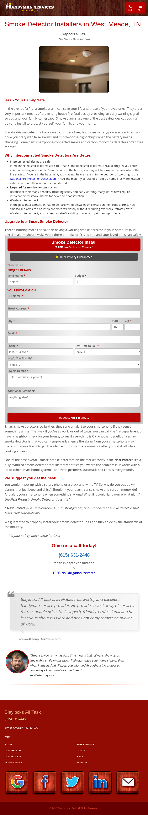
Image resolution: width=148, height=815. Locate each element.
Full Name (15, 296)
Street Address (18, 308)
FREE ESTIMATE (85, 744)
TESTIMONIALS (13, 762)
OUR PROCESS (13, 756)
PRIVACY (82, 756)
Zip (128, 321)
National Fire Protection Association (33, 178)
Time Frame (16, 275)
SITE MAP (82, 762)
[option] (74, 69)
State (115, 321)
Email (12, 333)
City (11, 321)
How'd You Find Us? (20, 358)
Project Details (18, 371)
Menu (141, 7)
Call (130, 10)
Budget (81, 275)
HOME (8, 744)
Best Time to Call (87, 346)
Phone (13, 346)
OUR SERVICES (13, 750)
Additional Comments (21, 391)
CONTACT (82, 750)
